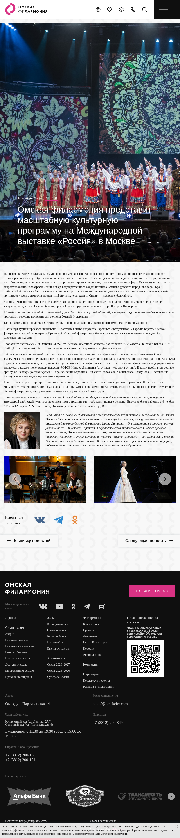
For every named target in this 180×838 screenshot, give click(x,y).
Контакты (90, 664)
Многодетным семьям (19, 670)
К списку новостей (32, 541)
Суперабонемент (58, 677)
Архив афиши (92, 654)
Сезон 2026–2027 (58, 664)
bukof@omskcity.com (110, 704)
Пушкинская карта (17, 658)
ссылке (152, 636)
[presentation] (15, 479)
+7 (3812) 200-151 (20, 760)
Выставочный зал (58, 648)
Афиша (10, 618)
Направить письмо (152, 591)
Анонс (51, 198)
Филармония (92, 618)
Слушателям (14, 627)
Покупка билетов (16, 640)
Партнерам (91, 674)
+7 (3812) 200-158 (20, 755)
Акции (9, 634)
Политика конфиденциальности (26, 821)
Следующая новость (145, 541)
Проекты (88, 630)
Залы (51, 618)
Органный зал (56, 630)
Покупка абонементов (19, 646)
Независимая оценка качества (142, 620)
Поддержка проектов (97, 680)
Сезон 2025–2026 (58, 670)
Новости (88, 648)
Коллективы (91, 624)
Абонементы (56, 658)
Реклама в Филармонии (98, 686)
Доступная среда (16, 664)
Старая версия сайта (103, 821)
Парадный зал (56, 642)
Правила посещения (18, 677)
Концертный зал (58, 624)
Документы (90, 636)
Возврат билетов (16, 652)
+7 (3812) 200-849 (108, 722)
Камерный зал (56, 636)
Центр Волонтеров (95, 642)
